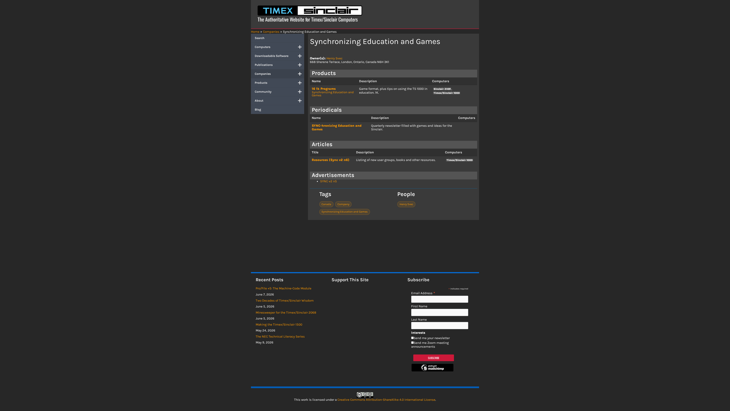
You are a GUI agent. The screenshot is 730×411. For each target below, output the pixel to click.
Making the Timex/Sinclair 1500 (279, 324)
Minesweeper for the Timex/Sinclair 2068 (286, 312)
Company (343, 204)
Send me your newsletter (432, 338)
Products (261, 82)
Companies (263, 74)
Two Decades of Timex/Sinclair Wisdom (285, 300)
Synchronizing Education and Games (333, 93)
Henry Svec (334, 58)
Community (263, 91)
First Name (419, 306)
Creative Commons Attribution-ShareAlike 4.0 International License (386, 399)
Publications (264, 65)
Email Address (423, 293)
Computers (262, 47)
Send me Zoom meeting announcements (430, 344)
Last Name (419, 319)
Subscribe (434, 358)
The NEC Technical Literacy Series (280, 336)
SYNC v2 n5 (328, 181)
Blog (258, 109)
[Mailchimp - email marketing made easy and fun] (432, 370)
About (259, 100)
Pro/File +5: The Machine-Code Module (283, 288)
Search (259, 38)
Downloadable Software (271, 56)
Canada (326, 204)
